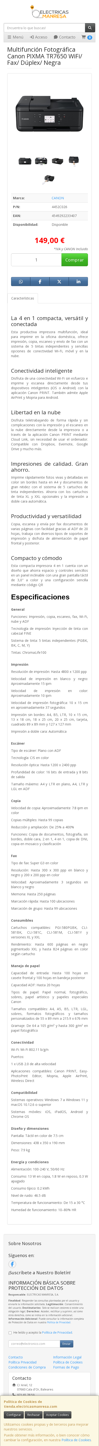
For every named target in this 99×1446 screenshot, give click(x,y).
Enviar (66, 1344)
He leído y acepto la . (43, 1332)
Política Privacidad (22, 1362)
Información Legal (67, 1357)
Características (22, 298)
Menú (17, 37)
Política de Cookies (76, 1440)
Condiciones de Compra (27, 1367)
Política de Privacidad (58, 1322)
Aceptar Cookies (57, 1415)
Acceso (40, 37)
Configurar (13, 1415)
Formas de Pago (66, 1367)
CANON (58, 198)
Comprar (74, 260)
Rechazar (33, 1415)
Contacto (66, 37)
